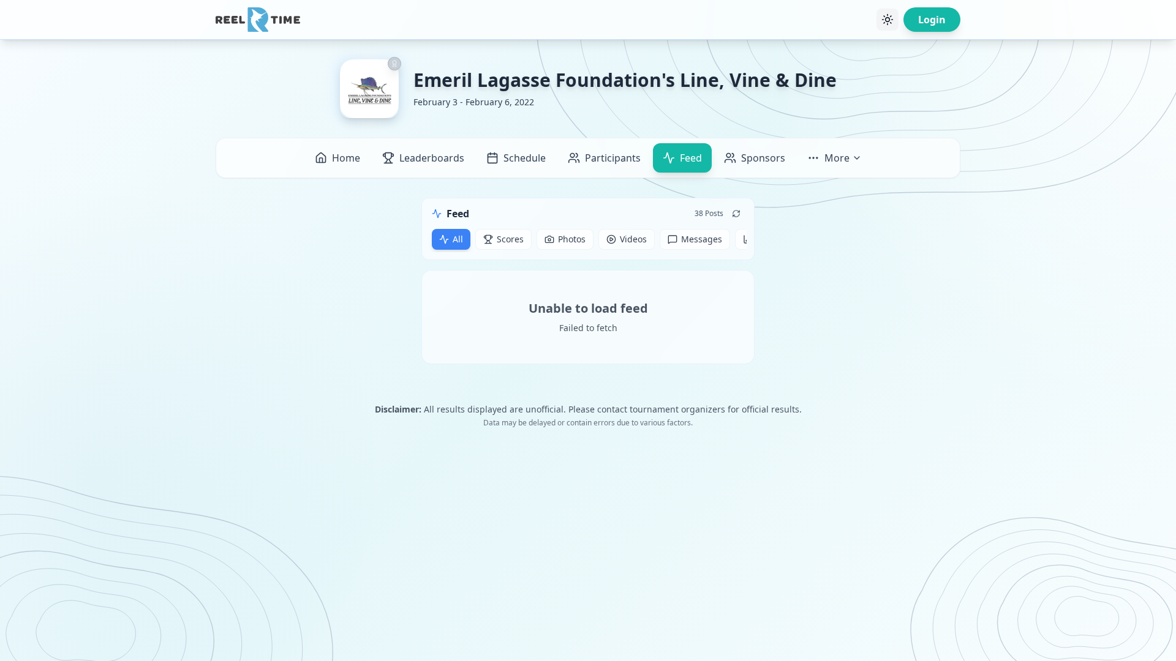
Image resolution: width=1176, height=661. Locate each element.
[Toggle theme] (887, 20)
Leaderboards (431, 158)
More (837, 158)
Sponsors (763, 158)
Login (932, 19)
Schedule (524, 158)
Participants (613, 158)
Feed (691, 158)
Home (346, 158)
